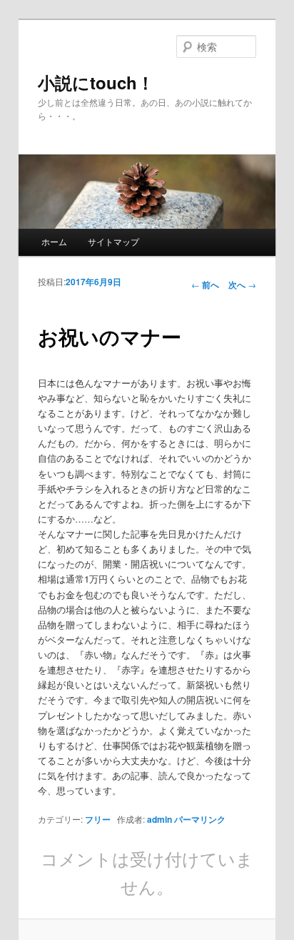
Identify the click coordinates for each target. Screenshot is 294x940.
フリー (98, 819)
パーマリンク (199, 819)
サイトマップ (113, 241)
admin (159, 819)
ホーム (54, 241)
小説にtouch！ (96, 82)
